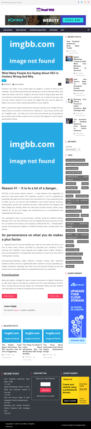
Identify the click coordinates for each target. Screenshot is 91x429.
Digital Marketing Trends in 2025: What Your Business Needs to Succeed (80, 63)
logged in (17, 310)
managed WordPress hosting (77, 225)
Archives (69, 146)
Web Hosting (21, 30)
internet (85, 207)
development (71, 188)
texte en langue (72, 250)
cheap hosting (72, 168)
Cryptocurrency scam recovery (77, 178)
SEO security (83, 242)
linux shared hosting (74, 219)
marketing (70, 230)
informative (71, 207)
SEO (62, 30)
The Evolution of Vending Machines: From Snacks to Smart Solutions (80, 125)
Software (53, 30)
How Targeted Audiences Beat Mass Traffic (73, 44)
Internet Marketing (38, 30)
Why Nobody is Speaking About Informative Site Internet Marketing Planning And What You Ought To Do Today (11, 296)
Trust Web (50, 396)
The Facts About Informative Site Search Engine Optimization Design (53, 348)
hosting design (82, 196)
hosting (69, 196)
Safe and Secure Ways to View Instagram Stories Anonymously (80, 85)
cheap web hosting (74, 172)
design (85, 184)
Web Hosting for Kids (74, 262)
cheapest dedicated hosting (77, 164)
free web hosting (73, 192)
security (70, 242)
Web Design (7, 30)
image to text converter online (77, 201)
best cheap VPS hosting (75, 160)
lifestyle (85, 215)
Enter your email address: (45, 378)
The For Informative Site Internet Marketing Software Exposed (56, 296)
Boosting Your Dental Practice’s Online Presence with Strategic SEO (80, 104)
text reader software (74, 254)
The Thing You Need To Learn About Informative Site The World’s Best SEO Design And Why (32, 349)
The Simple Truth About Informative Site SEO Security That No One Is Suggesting (11, 348)
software (70, 246)
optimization (83, 230)
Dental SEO (71, 184)
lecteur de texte (72, 215)
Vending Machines (73, 258)
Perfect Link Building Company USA (77, 236)
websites (70, 266)
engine (85, 188)
